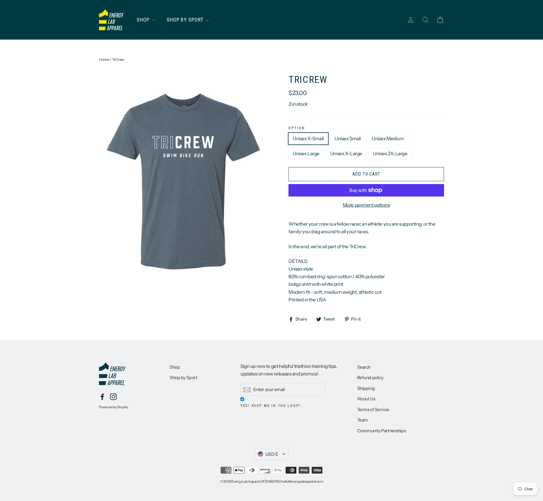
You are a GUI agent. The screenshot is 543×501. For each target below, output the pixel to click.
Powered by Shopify (113, 407)
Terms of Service (373, 409)
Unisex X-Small (308, 138)
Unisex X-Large (346, 153)
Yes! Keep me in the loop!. (271, 405)
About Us (366, 398)
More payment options (366, 205)
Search (363, 367)
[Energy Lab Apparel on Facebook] (102, 396)
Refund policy (370, 377)
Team (362, 420)
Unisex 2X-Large (390, 153)
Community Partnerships (381, 430)
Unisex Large (306, 153)
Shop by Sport (186, 20)
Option (296, 128)
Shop (144, 20)
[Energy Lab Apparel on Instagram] (113, 396)
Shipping (366, 388)
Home (104, 59)
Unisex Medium (388, 138)
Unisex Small (348, 138)
